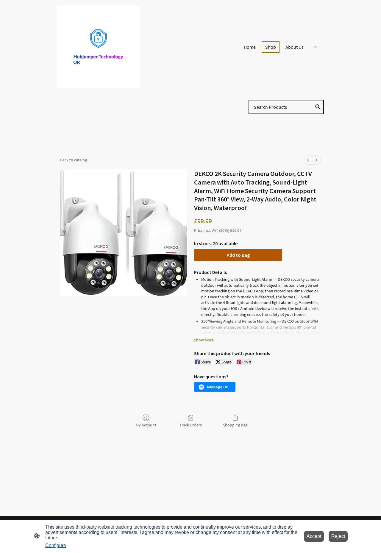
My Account (146, 425)
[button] (214, 387)
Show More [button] (204, 340)
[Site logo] (98, 47)
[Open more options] (315, 47)
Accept (314, 536)
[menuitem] (308, 160)
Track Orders (190, 425)
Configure (55, 545)
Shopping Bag (235, 425)
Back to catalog (73, 160)
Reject (338, 536)
